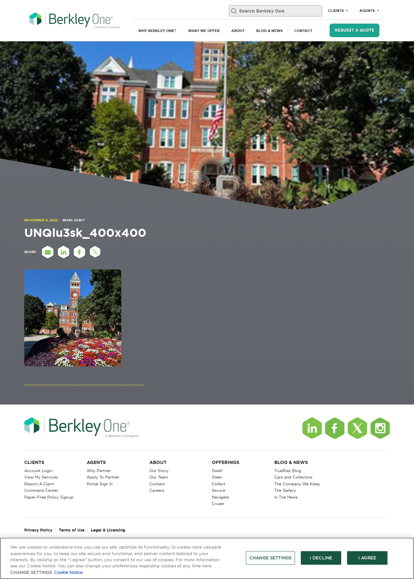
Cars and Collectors (293, 477)
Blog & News (269, 31)
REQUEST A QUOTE (354, 30)
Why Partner (99, 470)
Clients (336, 11)
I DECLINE (321, 557)
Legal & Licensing (108, 530)
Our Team (158, 477)
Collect (218, 484)
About (238, 31)
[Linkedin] (312, 428)
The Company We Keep (297, 484)
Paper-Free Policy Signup (48, 497)
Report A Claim (39, 484)
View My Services (41, 477)
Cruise (218, 503)
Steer (217, 477)
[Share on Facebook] (79, 252)
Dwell (217, 470)
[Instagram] (380, 428)
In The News (286, 497)
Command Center (41, 490)
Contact (303, 31)
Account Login (38, 470)
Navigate (220, 497)
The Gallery (285, 490)
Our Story (159, 470)
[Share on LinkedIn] (63, 252)
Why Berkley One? (157, 31)
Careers (156, 490)
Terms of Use (71, 530)
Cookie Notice (68, 572)
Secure (218, 490)
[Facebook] (334, 428)
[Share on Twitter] (95, 252)
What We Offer (204, 31)
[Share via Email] (47, 252)
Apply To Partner (103, 477)
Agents (367, 11)
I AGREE (367, 557)
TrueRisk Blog (287, 470)
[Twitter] (357, 428)
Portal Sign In (100, 484)
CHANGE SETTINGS (270, 557)
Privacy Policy (38, 530)
